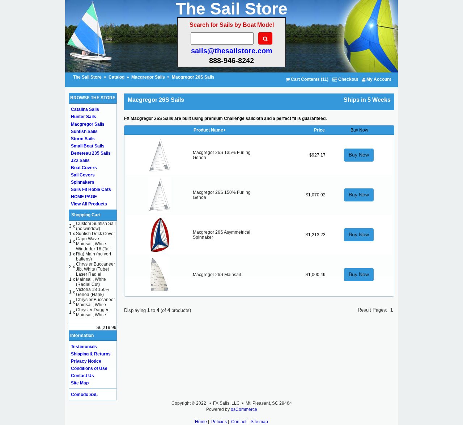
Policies (219, 421)
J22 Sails (80, 160)
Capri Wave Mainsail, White (91, 241)
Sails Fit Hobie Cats (91, 189)
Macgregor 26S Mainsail (217, 274)
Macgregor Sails (148, 77)
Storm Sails (83, 138)
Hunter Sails (83, 116)
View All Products (89, 204)
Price (319, 130)
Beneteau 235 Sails (91, 153)
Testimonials (84, 346)
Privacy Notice (86, 361)
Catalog (116, 77)
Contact (238, 421)
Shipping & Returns (91, 354)
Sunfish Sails (84, 131)
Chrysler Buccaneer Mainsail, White (95, 302)
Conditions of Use (89, 368)
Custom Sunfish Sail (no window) (96, 226)
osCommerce (244, 409)
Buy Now (359, 155)
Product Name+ (210, 130)
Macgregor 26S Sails (193, 77)
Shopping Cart (86, 214)
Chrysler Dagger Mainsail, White (92, 312)
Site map (259, 421)
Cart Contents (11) (309, 79)
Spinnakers (82, 182)
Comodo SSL (84, 394)
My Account (378, 79)
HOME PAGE (84, 196)
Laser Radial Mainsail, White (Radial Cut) (91, 279)
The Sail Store (88, 77)
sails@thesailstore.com (231, 51)
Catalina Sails (85, 109)
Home (201, 421)
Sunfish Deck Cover (95, 233)
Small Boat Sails (88, 146)
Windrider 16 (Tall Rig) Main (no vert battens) (93, 254)
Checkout (347, 79)
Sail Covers (83, 175)
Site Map (80, 383)
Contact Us (82, 375)
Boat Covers (84, 167)
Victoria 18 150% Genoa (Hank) (93, 292)
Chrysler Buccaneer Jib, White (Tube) (95, 267)
